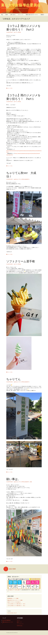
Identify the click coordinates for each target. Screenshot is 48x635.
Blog (2, 14)
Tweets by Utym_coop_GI (12, 612)
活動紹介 (42, 14)
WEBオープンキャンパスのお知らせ (13, 602)
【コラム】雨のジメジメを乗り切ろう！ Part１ (16, 605)
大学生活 (19, 32)
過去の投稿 (10, 569)
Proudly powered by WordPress (12, 632)
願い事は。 (13, 479)
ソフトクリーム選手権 (20, 261)
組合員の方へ (27, 179)
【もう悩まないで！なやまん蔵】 (13, 589)
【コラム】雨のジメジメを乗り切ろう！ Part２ (16, 603)
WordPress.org (19, 625)
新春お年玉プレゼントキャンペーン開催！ (15, 600)
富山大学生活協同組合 (6, 620)
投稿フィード (19, 622)
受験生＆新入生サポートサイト (32, 14)
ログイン (18, 620)
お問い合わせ (12, 14)
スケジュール (20, 14)
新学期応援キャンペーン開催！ (13, 598)
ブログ (16, 32)
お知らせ (16, 179)
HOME (6, 14)
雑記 (31, 481)
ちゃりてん (13, 379)
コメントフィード (20, 623)
